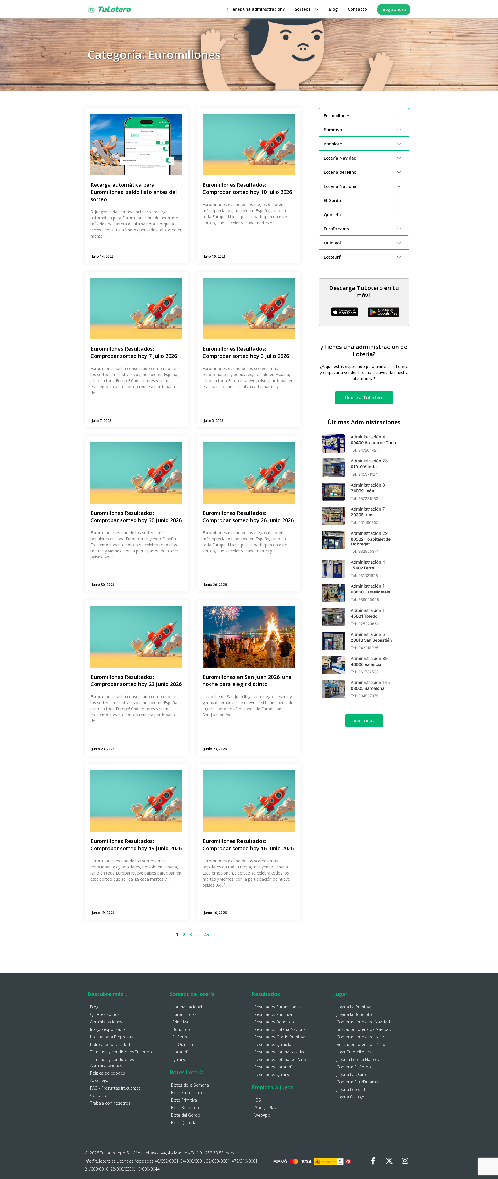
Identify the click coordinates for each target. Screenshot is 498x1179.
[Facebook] (373, 1161)
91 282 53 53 (211, 1153)
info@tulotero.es (100, 1161)
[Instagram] (405, 1161)
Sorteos (302, 9)
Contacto (357, 9)
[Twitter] (389, 1161)
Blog (333, 9)
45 (206, 934)
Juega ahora (393, 9)
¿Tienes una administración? (256, 9)
